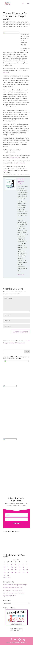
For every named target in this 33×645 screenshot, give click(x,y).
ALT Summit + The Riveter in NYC (13, 590)
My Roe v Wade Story (9, 596)
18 (15, 570)
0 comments (24, 26)
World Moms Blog (10, 22)
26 (19, 572)
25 (15, 572)
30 (8, 575)
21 (27, 570)
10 (12, 567)
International (7, 24)
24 (12, 572)
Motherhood (14, 24)
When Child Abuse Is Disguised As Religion (15, 585)
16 (8, 570)
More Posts (21, 274)
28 (27, 572)
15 (4, 570)
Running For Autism (19, 163)
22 (4, 572)
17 (12, 570)
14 (27, 567)
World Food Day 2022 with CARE (12, 587)
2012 (26, 22)
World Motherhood (14, 26)
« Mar (5, 577)
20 (23, 570)
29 (4, 575)
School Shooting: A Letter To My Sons (14, 593)
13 (23, 567)
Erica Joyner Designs (13, 157)
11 (15, 567)
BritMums (6, 72)
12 (19, 567)
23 (8, 572)
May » (9, 577)
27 (23, 572)
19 (19, 570)
